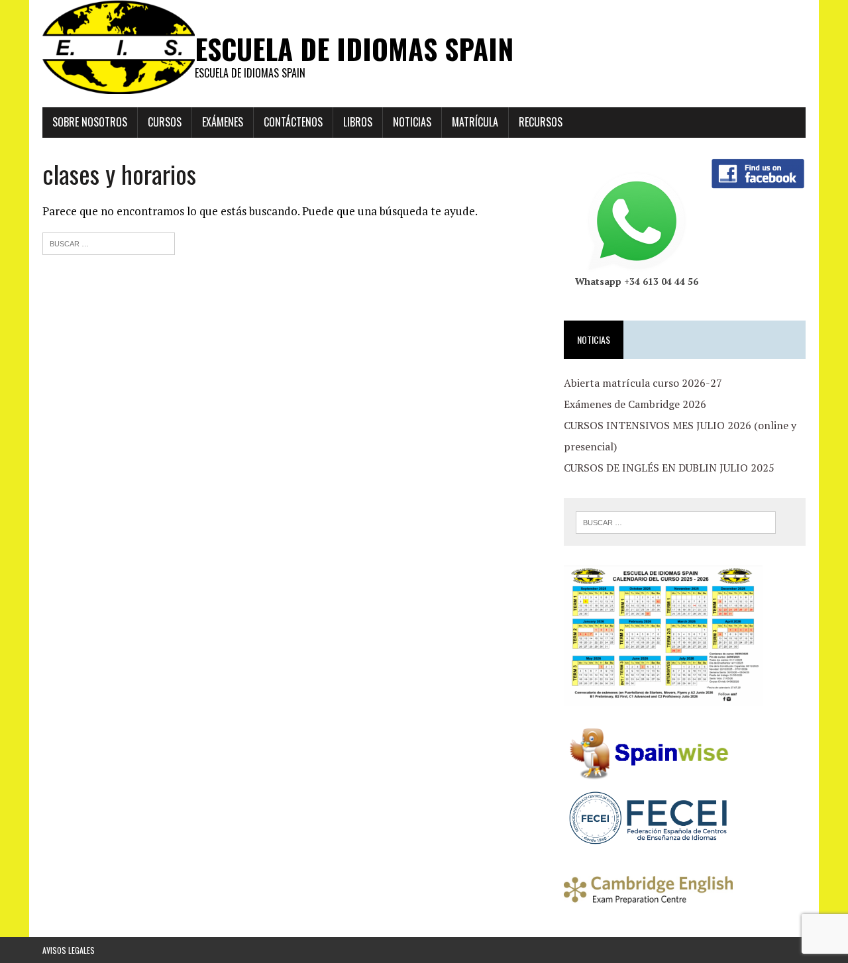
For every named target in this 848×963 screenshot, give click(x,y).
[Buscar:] (108, 242)
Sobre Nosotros (89, 122)
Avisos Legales (68, 950)
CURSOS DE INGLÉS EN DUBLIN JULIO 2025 (669, 467)
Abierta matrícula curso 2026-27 (643, 383)
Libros (357, 122)
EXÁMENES (222, 122)
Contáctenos (293, 122)
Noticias (412, 122)
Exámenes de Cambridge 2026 (635, 404)
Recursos (540, 122)
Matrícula (475, 122)
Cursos (165, 122)
